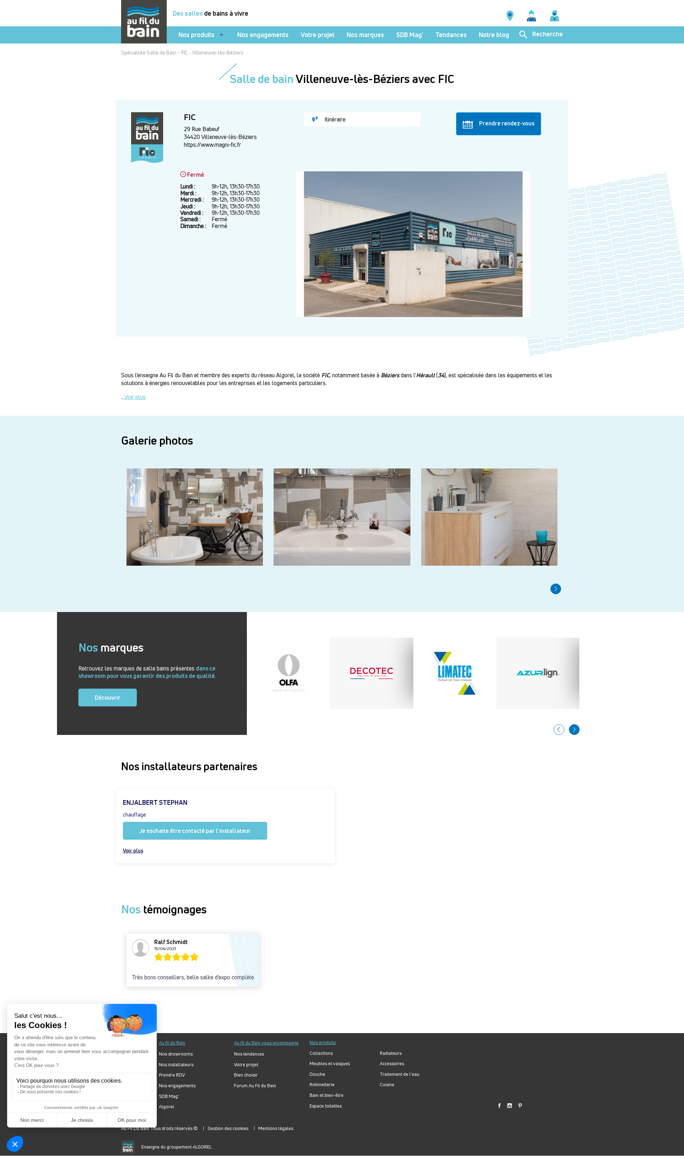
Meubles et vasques (330, 1063)
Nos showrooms (176, 1054)
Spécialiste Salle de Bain (148, 52)
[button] (555, 589)
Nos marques (365, 35)
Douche (317, 1074)
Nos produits (196, 35)
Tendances (451, 35)
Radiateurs (390, 1053)
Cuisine (387, 1084)
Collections (321, 1053)
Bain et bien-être (326, 1095)
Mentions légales (275, 1128)
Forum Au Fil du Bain (255, 1085)
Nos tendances (249, 1054)
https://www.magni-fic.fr (212, 145)
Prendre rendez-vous (506, 123)
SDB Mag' (409, 35)
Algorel (166, 1106)
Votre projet (318, 35)
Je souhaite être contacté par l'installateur (195, 831)
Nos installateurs (176, 1064)
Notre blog (494, 35)
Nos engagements (263, 35)
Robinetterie (322, 1084)
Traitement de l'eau (399, 1074)
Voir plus (135, 397)
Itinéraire (334, 119)
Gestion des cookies (228, 1128)
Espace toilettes (326, 1106)
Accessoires (392, 1063)
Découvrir (107, 697)
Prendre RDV (172, 1075)
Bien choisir (246, 1075)
